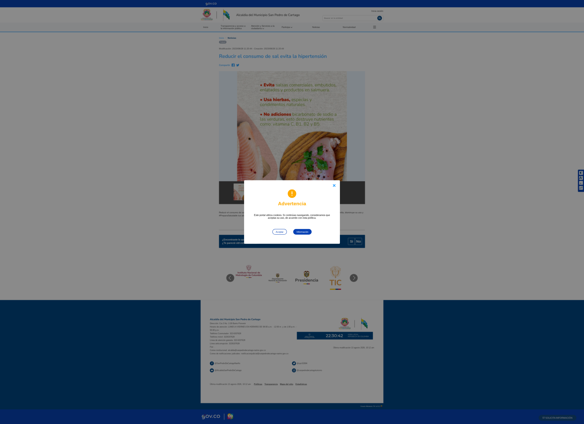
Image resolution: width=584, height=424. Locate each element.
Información (302, 232)
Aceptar (279, 232)
